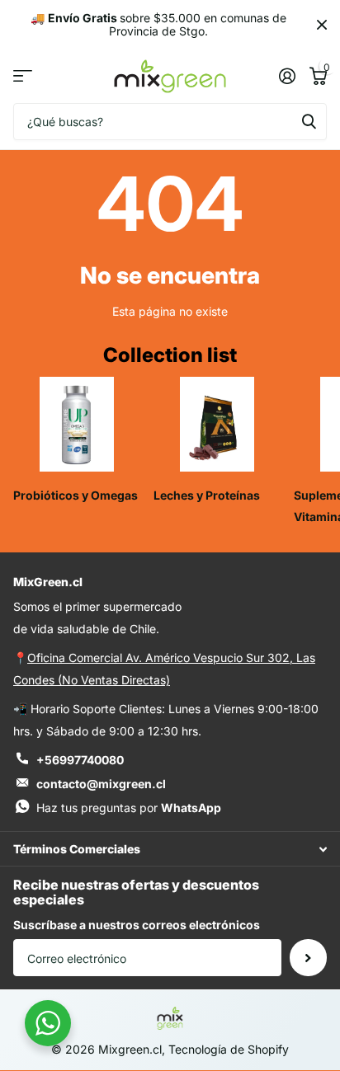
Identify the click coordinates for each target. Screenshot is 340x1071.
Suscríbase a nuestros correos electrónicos (136, 925)
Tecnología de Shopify (228, 1049)
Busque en (308, 121)
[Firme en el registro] (286, 76)
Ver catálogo (22, 76)
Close (322, 24)
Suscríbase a (308, 957)
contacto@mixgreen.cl (101, 784)
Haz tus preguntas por (128, 808)
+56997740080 (80, 760)
